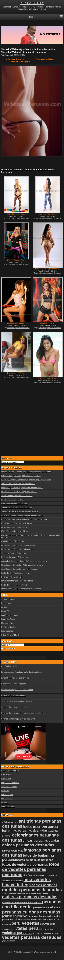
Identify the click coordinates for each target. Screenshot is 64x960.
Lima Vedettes (7, 631)
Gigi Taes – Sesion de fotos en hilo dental (18, 545)
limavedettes (15, 884)
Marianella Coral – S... (48, 323)
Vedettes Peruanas (9, 787)
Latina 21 (5, 611)
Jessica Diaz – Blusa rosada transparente (18, 484)
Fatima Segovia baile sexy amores (15, 678)
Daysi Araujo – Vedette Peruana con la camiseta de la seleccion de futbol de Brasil (30, 536)
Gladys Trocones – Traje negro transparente (19, 492)
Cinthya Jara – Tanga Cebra (12, 500)
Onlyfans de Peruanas (10, 615)
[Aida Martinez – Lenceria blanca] (16, 299)
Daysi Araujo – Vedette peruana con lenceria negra (22, 488)
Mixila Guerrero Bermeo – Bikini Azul (16, 531)
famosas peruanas (12, 850)
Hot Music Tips (7, 623)
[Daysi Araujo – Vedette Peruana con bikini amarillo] (16, 352)
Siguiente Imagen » (20, 61)
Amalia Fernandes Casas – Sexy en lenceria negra (22, 515)
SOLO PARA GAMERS (10, 635)
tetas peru (27, 928)
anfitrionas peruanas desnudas (18, 218)
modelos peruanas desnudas (32, 889)
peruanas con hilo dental (31, 904)
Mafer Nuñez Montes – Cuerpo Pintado (17, 581)
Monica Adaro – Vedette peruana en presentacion (21, 589)
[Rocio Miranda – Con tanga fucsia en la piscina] (48, 354)
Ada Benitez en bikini (9, 666)
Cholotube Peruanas (15, 264)
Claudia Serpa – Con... (16, 260)
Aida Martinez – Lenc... (16, 323)
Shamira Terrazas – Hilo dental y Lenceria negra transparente (26, 480)
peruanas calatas (33, 902)
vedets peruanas (45, 929)
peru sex (6, 924)
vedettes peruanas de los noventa (47, 933)
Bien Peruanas (7, 603)
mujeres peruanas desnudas (29, 896)
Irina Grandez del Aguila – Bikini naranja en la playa (22, 565)
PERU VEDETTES (32, 3)
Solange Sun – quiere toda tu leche (15, 707)
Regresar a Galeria (45, 59)
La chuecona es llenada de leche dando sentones (21, 672)
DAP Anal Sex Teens (9, 627)
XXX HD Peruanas (8, 599)
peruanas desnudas (14, 916)
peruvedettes (47, 923)
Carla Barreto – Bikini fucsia (12, 541)
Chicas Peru (6, 779)
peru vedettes (25, 923)
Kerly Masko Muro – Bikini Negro (14, 557)
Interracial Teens (8, 619)
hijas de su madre (45, 875)
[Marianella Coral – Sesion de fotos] (48, 299)
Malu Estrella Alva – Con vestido (14, 503)
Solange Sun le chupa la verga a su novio (18, 719)
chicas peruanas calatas (41, 840)
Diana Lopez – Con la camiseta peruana (17, 549)
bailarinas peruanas (40, 826)
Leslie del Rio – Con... (48, 214)
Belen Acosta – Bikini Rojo (12, 577)
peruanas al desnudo (13, 902)
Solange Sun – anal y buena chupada (16, 701)
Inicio (32, 17)
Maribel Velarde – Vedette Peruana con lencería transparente (26, 472)
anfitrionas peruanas (10, 822)
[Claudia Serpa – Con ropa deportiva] (16, 240)
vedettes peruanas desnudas (31, 937)
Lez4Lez (4, 607)
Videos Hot (10, 662)
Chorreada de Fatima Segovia (13, 684)
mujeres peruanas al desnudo (13, 893)
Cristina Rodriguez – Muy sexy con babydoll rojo (20, 476)
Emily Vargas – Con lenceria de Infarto (16, 523)
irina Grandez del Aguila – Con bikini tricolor (19, 569)
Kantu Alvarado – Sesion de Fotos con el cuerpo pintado (24, 519)
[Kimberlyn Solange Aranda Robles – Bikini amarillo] (48, 245)
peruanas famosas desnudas (44, 916)
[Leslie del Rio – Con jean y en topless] (48, 194)
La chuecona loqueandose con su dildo (17, 690)
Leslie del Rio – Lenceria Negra (14, 585)
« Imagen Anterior (15, 59)
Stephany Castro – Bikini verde (13, 553)
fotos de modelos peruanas (35, 859)
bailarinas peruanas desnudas (25, 830)
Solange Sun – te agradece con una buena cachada (22, 713)
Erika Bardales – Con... (16, 214)
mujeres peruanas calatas (37, 893)
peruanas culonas (46, 907)
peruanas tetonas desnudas (34, 919)
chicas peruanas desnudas (28, 845)
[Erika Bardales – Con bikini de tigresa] (16, 194)
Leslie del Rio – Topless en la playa (15, 573)
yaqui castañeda (8, 941)
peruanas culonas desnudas (31, 911)
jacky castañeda (17, 880)
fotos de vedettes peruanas (25, 865)
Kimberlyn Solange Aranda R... (47, 269)
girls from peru (30, 875)
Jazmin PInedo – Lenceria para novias (16, 496)
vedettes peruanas (17, 933)
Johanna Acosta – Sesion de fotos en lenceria (19, 511)
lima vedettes (37, 879)
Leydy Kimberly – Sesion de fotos (14, 527)
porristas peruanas (9, 929)
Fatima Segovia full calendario (13, 695)
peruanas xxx (52, 919)
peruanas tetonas (12, 919)
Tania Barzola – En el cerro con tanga (16, 507)
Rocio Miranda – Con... (47, 378)
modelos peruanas (43, 885)
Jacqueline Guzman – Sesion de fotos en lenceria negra (24, 561)
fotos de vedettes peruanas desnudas (30, 869)
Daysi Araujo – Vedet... (16, 373)
